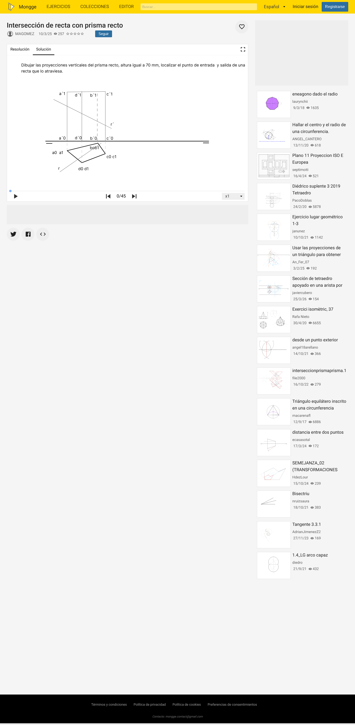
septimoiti (300, 170)
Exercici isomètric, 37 (313, 309)
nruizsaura (300, 501)
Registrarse (335, 7)
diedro (297, 562)
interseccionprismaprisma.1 (319, 370)
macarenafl (301, 415)
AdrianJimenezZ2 (306, 532)
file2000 (298, 378)
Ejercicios (58, 6)
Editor (126, 6)
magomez (24, 33)
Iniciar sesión (305, 6)
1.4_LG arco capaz (310, 555)
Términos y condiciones (109, 705)
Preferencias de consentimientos (232, 705)
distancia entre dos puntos (318, 432)
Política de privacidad (150, 705)
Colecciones (94, 6)
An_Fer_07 (300, 262)
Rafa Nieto (300, 317)
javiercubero (302, 293)
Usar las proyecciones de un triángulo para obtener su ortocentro (316, 254)
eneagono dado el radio (315, 94)
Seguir (104, 34)
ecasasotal (301, 440)
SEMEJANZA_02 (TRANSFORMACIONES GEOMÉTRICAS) (315, 470)
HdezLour (300, 477)
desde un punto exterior (315, 340)
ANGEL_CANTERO (307, 139)
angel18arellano (305, 347)
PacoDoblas (302, 200)
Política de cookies (186, 705)
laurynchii (300, 101)
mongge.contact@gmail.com (184, 716)
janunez (298, 231)
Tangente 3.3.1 (306, 524)
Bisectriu (300, 493)
